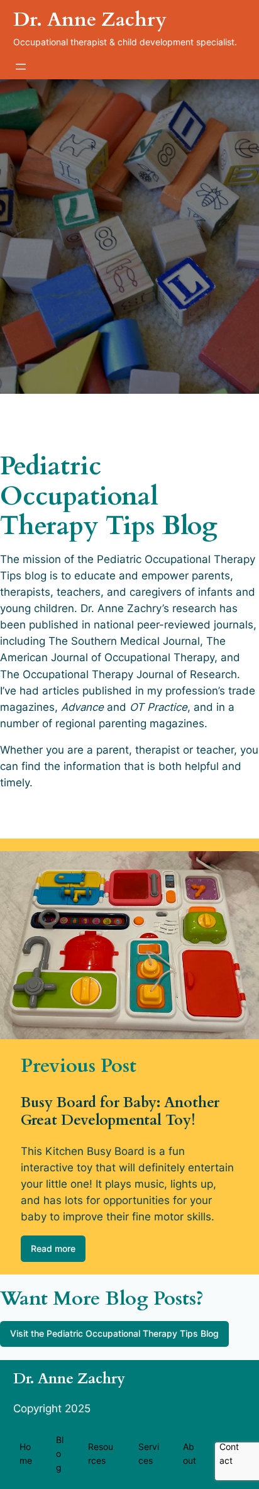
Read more (53, 1248)
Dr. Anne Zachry (89, 20)
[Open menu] (20, 66)
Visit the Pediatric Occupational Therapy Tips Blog (114, 1333)
